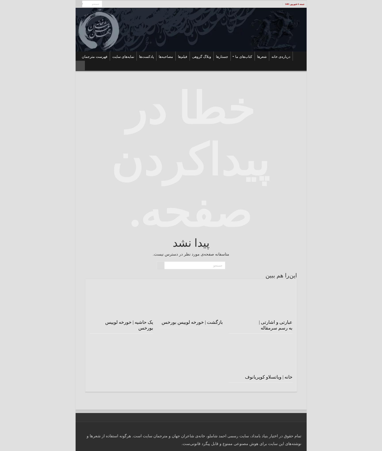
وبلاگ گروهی (201, 57)
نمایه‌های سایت (123, 57)
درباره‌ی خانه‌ (280, 57)
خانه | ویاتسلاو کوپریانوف (268, 377)
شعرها (262, 57)
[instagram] (105, 4)
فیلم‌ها (182, 57)
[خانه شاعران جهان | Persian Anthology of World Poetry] (191, 29)
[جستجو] (79, 4)
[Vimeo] (113, 4)
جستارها (222, 57)
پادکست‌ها (146, 57)
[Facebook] (122, 4)
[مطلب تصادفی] (80, 66)
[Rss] (126, 4)
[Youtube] (118, 4)
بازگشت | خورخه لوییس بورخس (192, 322)
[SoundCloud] (109, 4)
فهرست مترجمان (94, 57)
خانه (298, 56)
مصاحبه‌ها (166, 57)
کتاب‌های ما (243, 57)
